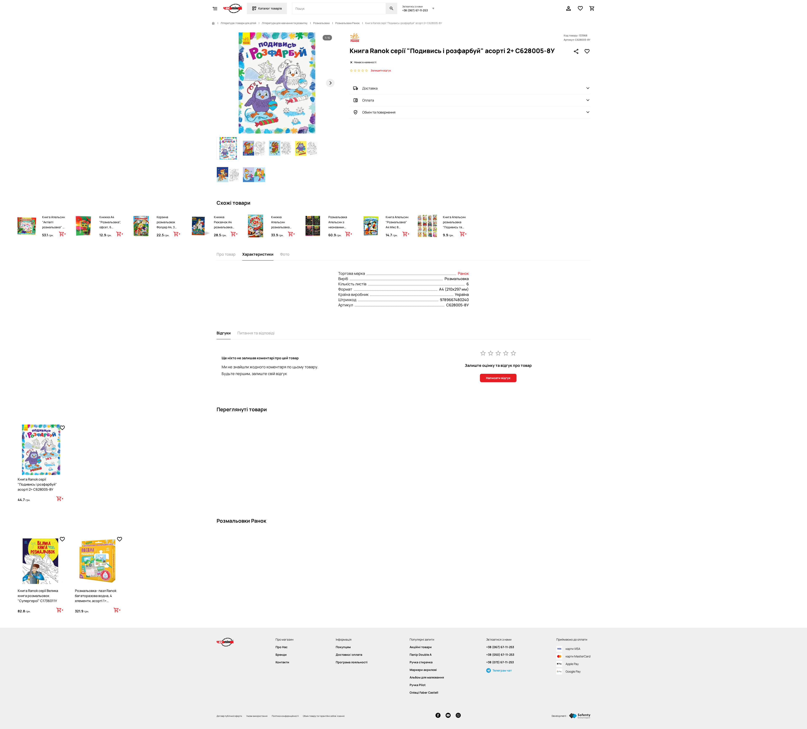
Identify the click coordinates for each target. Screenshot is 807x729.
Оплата (368, 100)
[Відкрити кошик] (592, 8)
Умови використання (257, 716)
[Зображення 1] (228, 148)
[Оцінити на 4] (505, 353)
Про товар (226, 254)
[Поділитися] (576, 51)
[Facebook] (438, 716)
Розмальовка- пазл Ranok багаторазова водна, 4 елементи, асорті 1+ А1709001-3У (95, 598)
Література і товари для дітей (238, 23)
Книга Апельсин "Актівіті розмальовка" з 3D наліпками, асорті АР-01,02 (53, 227)
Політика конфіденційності (285, 716)
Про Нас (282, 647)
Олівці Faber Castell (424, 692)
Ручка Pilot (418, 685)
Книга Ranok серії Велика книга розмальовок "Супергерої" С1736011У (38, 595)
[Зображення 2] (254, 148)
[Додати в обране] (587, 51)
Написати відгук (498, 378)
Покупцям (343, 647)
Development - (559, 715)
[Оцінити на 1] (483, 353)
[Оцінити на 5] (513, 353)
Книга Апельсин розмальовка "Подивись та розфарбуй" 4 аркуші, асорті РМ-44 (454, 229)
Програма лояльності (352, 662)
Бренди (281, 654)
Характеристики (257, 254)
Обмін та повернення (379, 112)
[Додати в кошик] (62, 234)
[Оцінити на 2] (490, 353)
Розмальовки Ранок (347, 23)
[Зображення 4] (306, 148)
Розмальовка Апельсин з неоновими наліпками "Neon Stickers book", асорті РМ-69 (340, 229)
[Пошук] (391, 8)
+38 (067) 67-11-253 (415, 10)
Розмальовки (321, 23)
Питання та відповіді (255, 332)
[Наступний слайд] (330, 83)
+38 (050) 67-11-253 (500, 654)
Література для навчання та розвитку (285, 23)
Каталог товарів (270, 8)
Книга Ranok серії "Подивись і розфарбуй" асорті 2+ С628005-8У (37, 484)
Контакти (282, 662)
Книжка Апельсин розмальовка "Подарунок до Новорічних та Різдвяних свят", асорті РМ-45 (282, 232)
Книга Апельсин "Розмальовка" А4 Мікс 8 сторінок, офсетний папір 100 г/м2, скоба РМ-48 (397, 232)
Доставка (370, 88)
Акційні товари (421, 647)
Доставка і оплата (349, 654)
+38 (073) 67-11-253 (500, 662)
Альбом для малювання (427, 677)
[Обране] (580, 8)
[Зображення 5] (228, 174)
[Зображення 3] (280, 148)
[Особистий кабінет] (568, 8)
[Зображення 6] (254, 174)
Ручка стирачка (421, 662)
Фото (284, 254)
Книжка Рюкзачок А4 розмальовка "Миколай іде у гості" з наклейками (224, 229)
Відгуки (224, 332)
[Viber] (458, 716)
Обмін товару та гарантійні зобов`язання (324, 716)
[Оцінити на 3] (498, 353)
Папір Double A (420, 654)
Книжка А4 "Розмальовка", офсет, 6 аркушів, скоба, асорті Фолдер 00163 (110, 229)
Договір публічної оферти (229, 716)
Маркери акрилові (423, 670)
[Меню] (215, 8)
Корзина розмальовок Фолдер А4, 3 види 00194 (166, 224)
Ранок (463, 273)
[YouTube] (448, 716)
